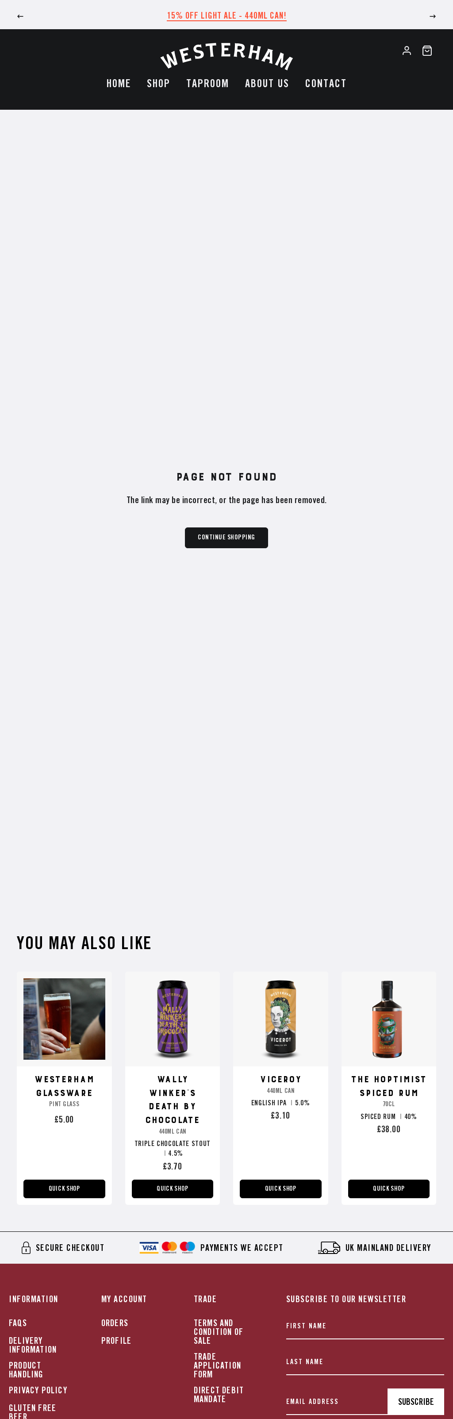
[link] (63, 1248)
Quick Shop (64, 1189)
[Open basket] (427, 50)
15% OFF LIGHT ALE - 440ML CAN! (227, 16)
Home (119, 84)
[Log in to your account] (407, 50)
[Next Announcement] (432, 16)
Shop (158, 84)
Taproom (207, 84)
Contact (326, 84)
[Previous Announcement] (20, 16)
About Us (267, 84)
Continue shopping (226, 538)
